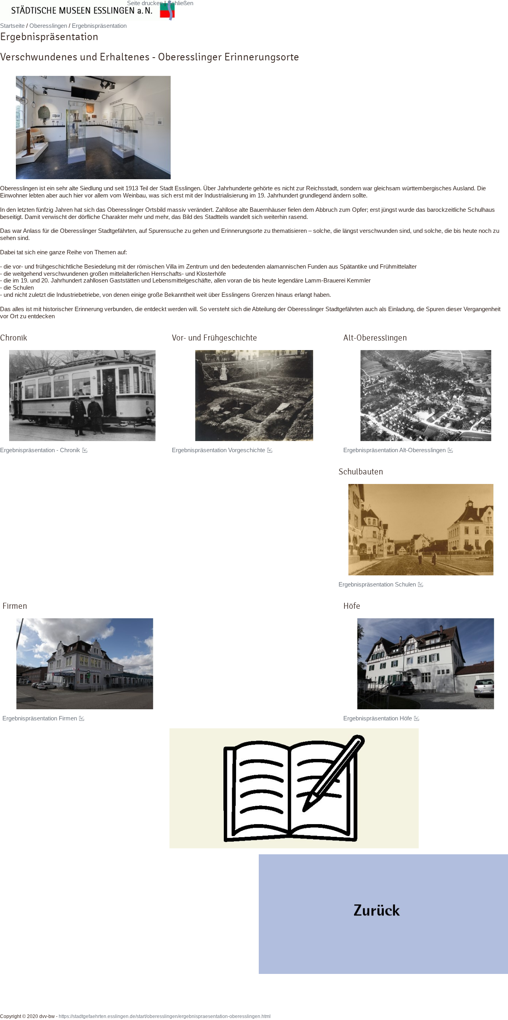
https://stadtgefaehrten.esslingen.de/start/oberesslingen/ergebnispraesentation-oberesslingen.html (165, 1016)
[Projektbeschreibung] (294, 788)
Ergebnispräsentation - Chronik (40, 450)
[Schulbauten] (421, 529)
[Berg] (383, 914)
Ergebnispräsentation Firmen (39, 718)
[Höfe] (425, 663)
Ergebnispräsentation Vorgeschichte (218, 450)
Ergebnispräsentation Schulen (377, 584)
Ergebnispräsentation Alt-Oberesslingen (394, 450)
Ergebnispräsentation (99, 26)
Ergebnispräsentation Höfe (377, 718)
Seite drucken (145, 3)
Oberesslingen (48, 26)
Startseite (12, 26)
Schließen (180, 3)
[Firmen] (84, 663)
